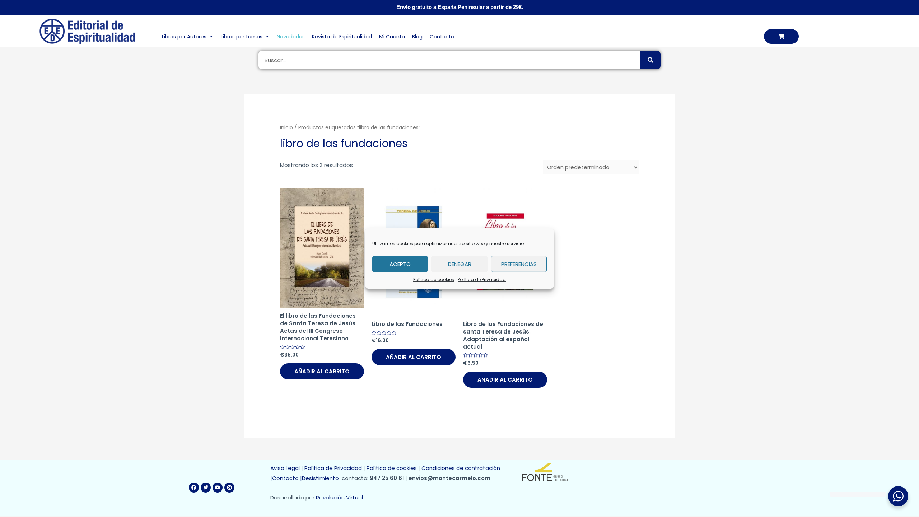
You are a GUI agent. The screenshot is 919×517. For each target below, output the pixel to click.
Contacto (442, 36)
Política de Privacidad (482, 279)
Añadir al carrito (322, 371)
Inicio (286, 127)
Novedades (291, 36)
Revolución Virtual (339, 497)
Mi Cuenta (392, 36)
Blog (417, 36)
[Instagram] (229, 488)
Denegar (459, 263)
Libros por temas (241, 36)
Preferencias (519, 263)
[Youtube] (218, 488)
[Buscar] (650, 60)
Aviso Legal (285, 468)
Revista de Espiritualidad (342, 36)
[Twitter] (206, 488)
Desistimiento (322, 478)
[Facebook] (194, 488)
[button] (781, 36)
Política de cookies (433, 279)
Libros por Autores (184, 36)
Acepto (400, 263)
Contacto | (287, 478)
